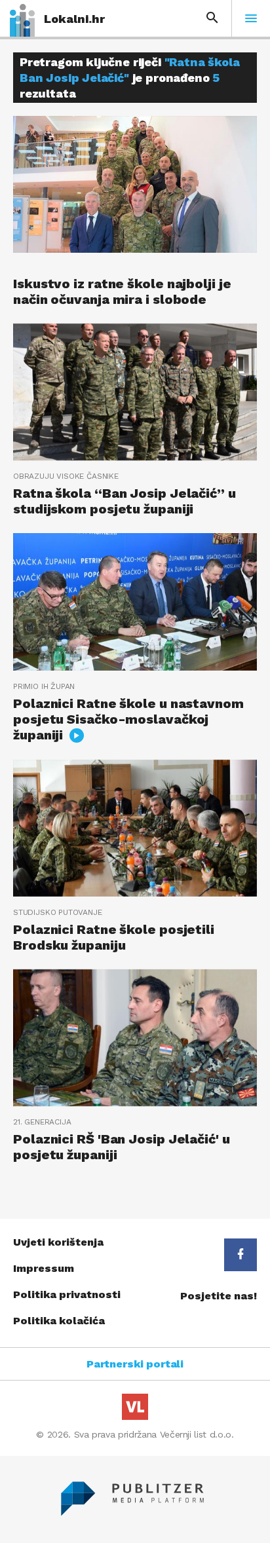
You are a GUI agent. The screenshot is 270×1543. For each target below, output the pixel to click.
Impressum (43, 1268)
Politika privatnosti (67, 1294)
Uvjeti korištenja (58, 1242)
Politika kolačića (59, 1320)
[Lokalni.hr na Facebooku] (240, 1254)
